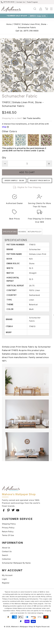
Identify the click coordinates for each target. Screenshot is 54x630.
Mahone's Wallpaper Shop (22, 627)
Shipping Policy (9, 524)
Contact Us (20, 2)
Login (4, 579)
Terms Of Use (8, 535)
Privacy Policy (8, 527)
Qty (4, 157)
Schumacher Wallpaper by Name (16, 563)
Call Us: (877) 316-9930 (27, 31)
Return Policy (8, 531)
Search (5, 555)
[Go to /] (11, 8)
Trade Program (32, 2)
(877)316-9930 (9, 2)
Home (9, 24)
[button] (50, 9)
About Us (6, 548)
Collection (6, 559)
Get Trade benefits (31, 118)
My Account (7, 575)
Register (5, 583)
